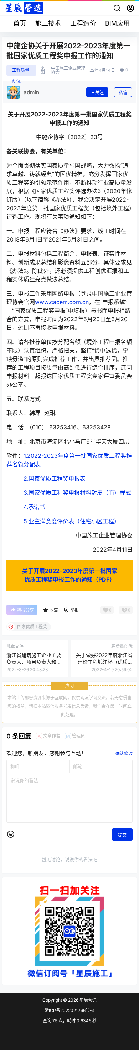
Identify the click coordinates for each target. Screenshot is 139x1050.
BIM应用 (117, 23)
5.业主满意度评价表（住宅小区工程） (72, 521)
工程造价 (83, 23)
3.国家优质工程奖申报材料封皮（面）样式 (77, 492)
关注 (99, 92)
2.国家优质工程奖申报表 (55, 478)
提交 (122, 835)
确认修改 (124, 753)
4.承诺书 (34, 506)
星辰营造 (87, 1000)
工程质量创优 (20, 72)
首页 (19, 23)
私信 (123, 92)
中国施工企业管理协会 (68, 70)
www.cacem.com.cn (62, 302)
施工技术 (48, 23)
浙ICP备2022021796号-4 (70, 1010)
